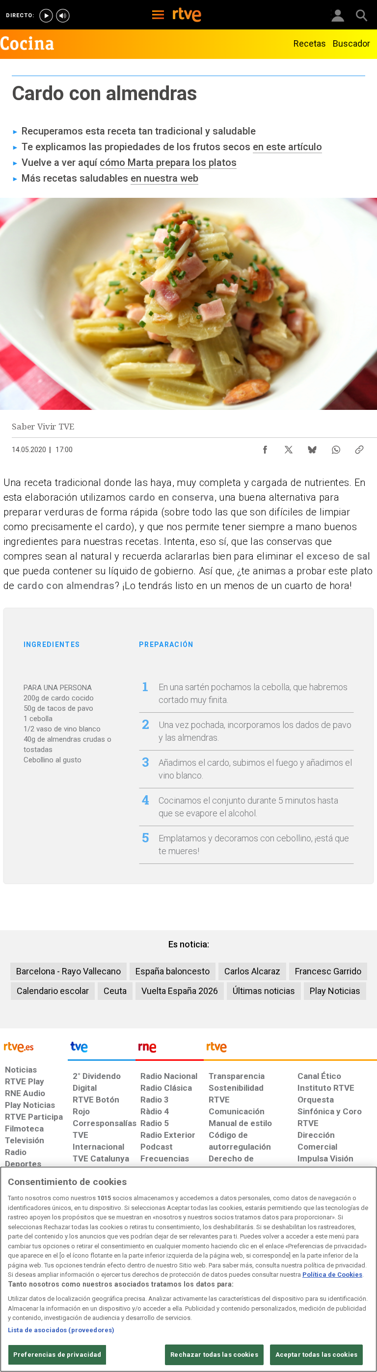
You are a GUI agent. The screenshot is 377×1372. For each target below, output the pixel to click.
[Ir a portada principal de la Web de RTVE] (34, 1046)
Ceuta (115, 991)
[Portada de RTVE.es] (187, 16)
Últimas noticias (264, 991)
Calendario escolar (53, 991)
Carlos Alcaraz (252, 971)
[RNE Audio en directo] (63, 16)
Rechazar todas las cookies (214, 1354)
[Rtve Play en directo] (46, 16)
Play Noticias (335, 991)
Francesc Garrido (328, 971)
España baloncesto (172, 971)
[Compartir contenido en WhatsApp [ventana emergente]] (336, 447)
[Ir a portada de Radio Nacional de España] (169, 1049)
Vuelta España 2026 (179, 991)
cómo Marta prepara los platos (168, 162)
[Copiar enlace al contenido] (359, 447)
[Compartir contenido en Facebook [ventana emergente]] (265, 447)
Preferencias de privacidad (57, 1354)
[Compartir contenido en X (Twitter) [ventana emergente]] (288, 447)
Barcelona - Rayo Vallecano (68, 971)
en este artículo (287, 147)
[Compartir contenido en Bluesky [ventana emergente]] (312, 447)
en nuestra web (164, 178)
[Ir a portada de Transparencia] (290, 1049)
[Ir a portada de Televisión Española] (101, 1049)
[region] (188, 1269)
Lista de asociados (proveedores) (61, 1330)
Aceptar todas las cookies (316, 1354)
